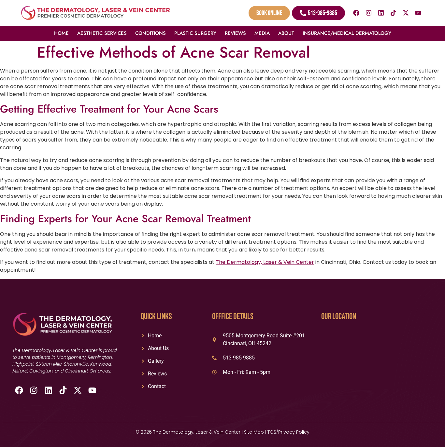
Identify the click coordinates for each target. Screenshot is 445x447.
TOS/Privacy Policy (288, 432)
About (286, 33)
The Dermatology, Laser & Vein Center (265, 262)
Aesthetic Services (102, 33)
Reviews (235, 33)
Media (262, 33)
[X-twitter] (406, 13)
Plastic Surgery (195, 33)
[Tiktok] (393, 13)
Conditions (150, 33)
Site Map (254, 432)
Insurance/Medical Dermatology (347, 33)
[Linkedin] (381, 13)
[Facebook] (356, 13)
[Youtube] (418, 13)
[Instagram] (369, 13)
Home (61, 33)
